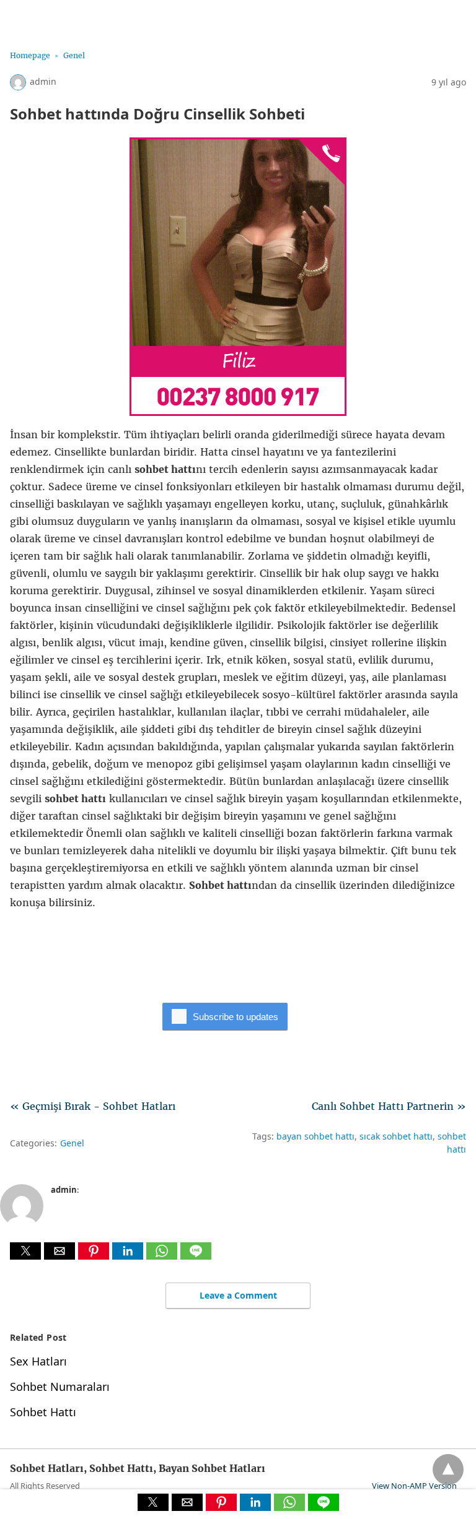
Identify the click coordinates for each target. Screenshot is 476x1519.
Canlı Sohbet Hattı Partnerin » (389, 1106)
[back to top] (448, 1469)
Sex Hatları (38, 1361)
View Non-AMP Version (414, 1485)
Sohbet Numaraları (60, 1386)
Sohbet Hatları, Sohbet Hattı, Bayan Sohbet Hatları (127, 17)
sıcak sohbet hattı (396, 1136)
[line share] (195, 1256)
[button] (25, 1251)
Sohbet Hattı (43, 1411)
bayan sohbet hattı (315, 1136)
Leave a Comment (238, 1295)
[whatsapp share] (163, 1256)
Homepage (30, 55)
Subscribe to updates (235, 1016)
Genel (74, 55)
